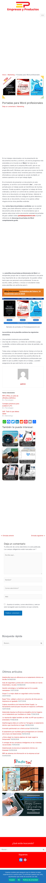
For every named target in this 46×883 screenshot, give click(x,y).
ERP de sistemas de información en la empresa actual (20, 753)
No (19, 880)
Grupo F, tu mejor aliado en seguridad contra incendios (21, 693)
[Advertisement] (23, 42)
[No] (43, 876)
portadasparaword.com (26, 215)
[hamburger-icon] (42, 15)
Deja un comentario (9, 106)
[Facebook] (21, 860)
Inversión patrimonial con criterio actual (16, 728)
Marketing (20, 106)
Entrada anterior (7, 535)
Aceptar (12, 880)
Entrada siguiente (38, 535)
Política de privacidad (30, 880)
